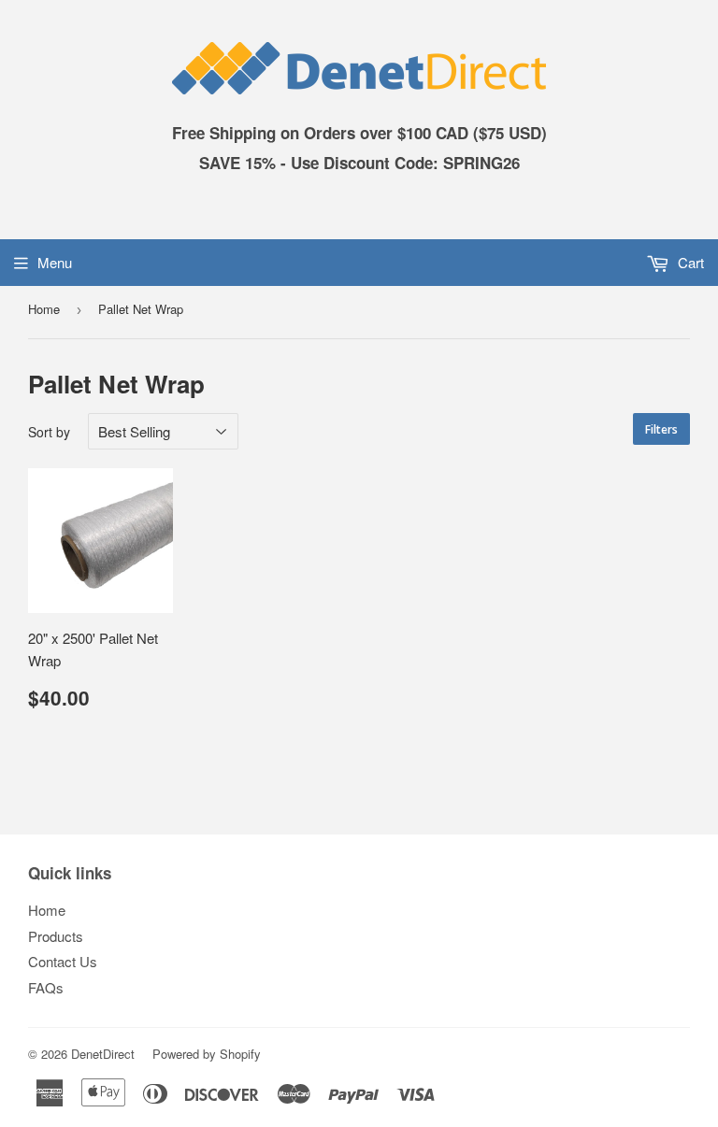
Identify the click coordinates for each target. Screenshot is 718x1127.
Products (55, 936)
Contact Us (62, 961)
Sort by (49, 431)
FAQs (46, 987)
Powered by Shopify (206, 1054)
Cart (689, 262)
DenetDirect (103, 1054)
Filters (661, 429)
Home (44, 309)
